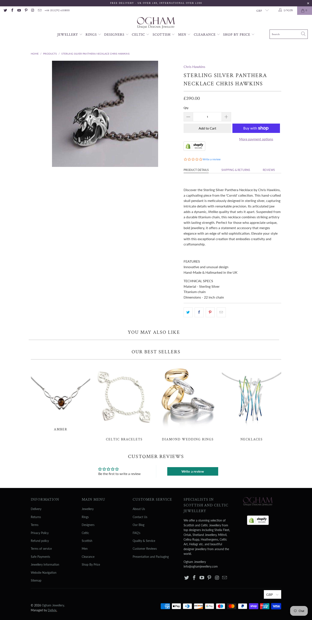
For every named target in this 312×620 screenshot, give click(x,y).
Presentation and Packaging (151, 556)
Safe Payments (40, 556)
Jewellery (68, 34)
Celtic (139, 34)
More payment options (256, 139)
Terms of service (41, 548)
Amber (60, 397)
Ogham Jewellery (53, 605)
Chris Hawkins (194, 67)
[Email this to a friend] (221, 312)
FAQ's (136, 533)
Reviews (269, 170)
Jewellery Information (45, 564)
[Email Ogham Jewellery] (39, 10)
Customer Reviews (145, 548)
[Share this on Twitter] (188, 312)
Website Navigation (43, 572)
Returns (36, 517)
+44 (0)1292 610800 (57, 10)
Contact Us (140, 517)
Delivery (36, 509)
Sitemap (36, 580)
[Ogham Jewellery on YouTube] (19, 10)
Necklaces (251, 402)
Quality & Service (144, 540)
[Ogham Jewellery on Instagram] (33, 10)
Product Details (196, 170)
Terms (34, 525)
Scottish (162, 34)
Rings (92, 34)
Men (182, 34)
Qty (186, 108)
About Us (139, 509)
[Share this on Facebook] (199, 312)
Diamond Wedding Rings (188, 402)
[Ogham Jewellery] (156, 23)
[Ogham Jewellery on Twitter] (5, 10)
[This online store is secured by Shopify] (194, 149)
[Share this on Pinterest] (210, 312)
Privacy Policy (40, 533)
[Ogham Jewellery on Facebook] (12, 10)
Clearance (205, 34)
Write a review (192, 471)
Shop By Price (237, 34)
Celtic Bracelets (124, 402)
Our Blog (138, 525)
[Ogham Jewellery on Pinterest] (26, 10)
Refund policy (40, 540)
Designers (114, 34)
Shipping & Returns (235, 170)
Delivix (52, 610)
